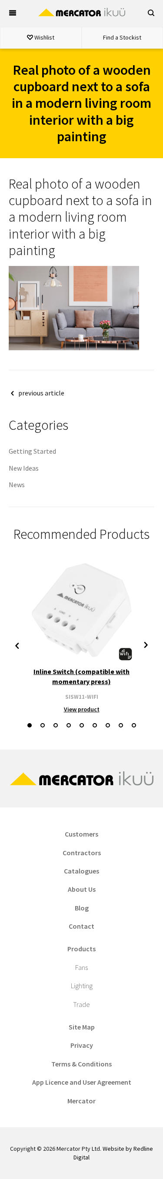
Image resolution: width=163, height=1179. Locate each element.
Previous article (41, 393)
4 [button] (69, 725)
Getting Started (32, 451)
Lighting (82, 985)
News (17, 484)
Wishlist (43, 37)
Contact (81, 926)
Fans (81, 967)
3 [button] (55, 725)
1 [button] (29, 725)
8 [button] (121, 725)
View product (82, 709)
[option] (81, 636)
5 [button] (82, 725)
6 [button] (95, 725)
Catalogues (81, 871)
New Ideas (24, 468)
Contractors (82, 852)
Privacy (81, 1045)
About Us (82, 889)
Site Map (82, 1027)
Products (81, 948)
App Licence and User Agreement (81, 1082)
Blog (82, 907)
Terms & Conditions (81, 1063)
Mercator (81, 1100)
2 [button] (42, 725)
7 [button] (108, 725)
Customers (81, 834)
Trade (81, 1004)
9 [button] (134, 725)
